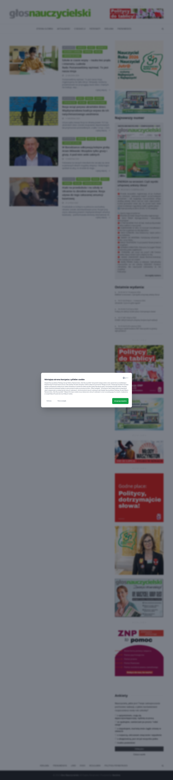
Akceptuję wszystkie (120, 401)
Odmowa (48, 401)
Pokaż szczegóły (62, 401)
